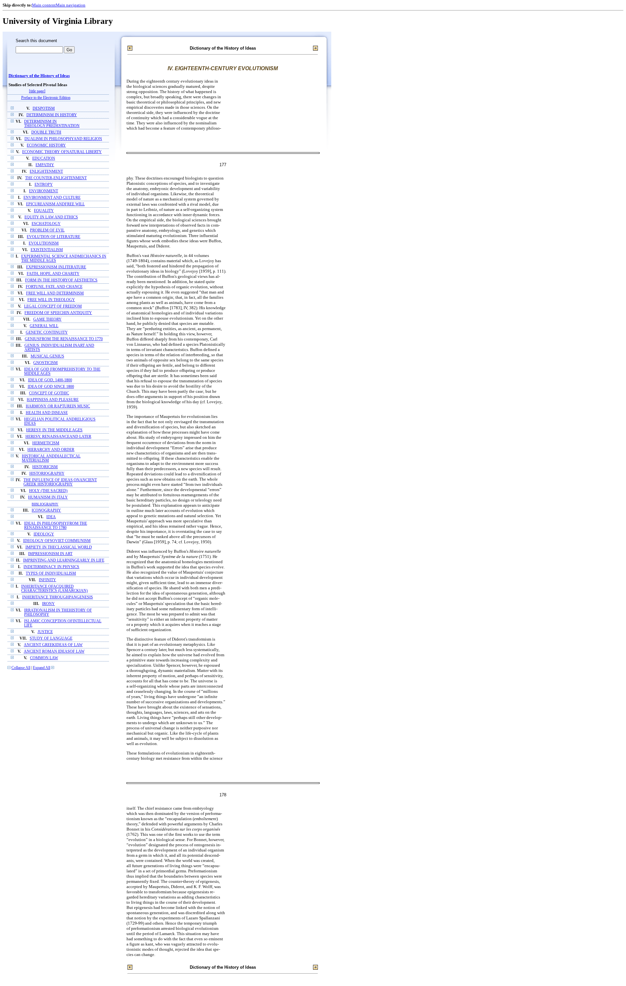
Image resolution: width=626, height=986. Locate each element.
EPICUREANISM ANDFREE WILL (55, 204)
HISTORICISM (45, 467)
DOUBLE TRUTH (46, 132)
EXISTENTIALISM (47, 250)
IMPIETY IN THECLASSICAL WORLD (58, 547)
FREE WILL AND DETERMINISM (55, 293)
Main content (44, 5)
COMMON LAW (44, 658)
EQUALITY (44, 211)
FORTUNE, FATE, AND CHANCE (54, 287)
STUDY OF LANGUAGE (51, 638)
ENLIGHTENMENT (46, 171)
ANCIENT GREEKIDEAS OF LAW (53, 645)
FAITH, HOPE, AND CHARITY (53, 274)
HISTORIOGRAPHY (47, 473)
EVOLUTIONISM (44, 243)
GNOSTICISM (45, 363)
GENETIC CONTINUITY (47, 332)
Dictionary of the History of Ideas (39, 75)
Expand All (41, 668)
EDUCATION (43, 158)
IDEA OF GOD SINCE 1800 (51, 387)
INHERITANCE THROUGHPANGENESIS (57, 597)
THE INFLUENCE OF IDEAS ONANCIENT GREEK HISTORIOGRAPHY (60, 482)
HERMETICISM (45, 443)
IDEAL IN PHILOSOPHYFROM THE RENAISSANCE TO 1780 (55, 525)
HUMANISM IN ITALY (48, 497)
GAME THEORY (47, 319)
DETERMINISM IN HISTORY (51, 115)
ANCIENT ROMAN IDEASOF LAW (54, 651)
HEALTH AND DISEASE (47, 413)
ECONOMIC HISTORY (46, 145)
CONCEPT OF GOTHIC (49, 393)
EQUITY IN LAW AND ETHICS (51, 217)
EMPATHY (45, 165)
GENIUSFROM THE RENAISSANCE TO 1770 (64, 339)
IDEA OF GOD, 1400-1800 (50, 380)
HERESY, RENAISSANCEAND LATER (58, 437)
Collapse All (20, 668)
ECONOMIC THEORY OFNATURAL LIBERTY (62, 152)
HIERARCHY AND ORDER (50, 450)
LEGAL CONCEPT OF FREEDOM (53, 306)
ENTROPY (44, 185)
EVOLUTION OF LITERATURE (53, 237)
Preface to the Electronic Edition (45, 98)
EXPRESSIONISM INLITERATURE (56, 267)
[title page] (37, 91)
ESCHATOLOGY (46, 224)
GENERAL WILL (44, 326)
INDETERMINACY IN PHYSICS (51, 567)
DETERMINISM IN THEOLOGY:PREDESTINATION (52, 123)
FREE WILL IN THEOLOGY (51, 300)
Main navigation (70, 5)
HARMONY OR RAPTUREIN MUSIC (58, 406)
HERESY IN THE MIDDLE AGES (54, 430)
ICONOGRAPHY (46, 510)
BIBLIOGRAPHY (45, 504)
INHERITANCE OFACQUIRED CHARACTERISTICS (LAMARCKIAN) (54, 588)
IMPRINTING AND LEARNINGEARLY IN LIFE (63, 560)
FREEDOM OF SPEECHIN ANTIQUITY (58, 313)
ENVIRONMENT (43, 191)
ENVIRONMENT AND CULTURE (52, 198)
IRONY (48, 604)
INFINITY (47, 580)
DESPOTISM (44, 108)
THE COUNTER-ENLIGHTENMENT (56, 178)
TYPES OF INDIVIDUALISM (51, 573)
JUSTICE (45, 632)
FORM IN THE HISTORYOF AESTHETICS (61, 280)
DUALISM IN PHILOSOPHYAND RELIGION (63, 139)
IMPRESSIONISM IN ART (50, 554)
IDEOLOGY (44, 534)
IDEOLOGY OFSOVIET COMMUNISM (57, 541)
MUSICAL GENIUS (47, 356)
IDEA (51, 517)
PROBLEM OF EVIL (47, 230)
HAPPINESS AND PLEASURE (53, 400)
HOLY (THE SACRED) (48, 491)
